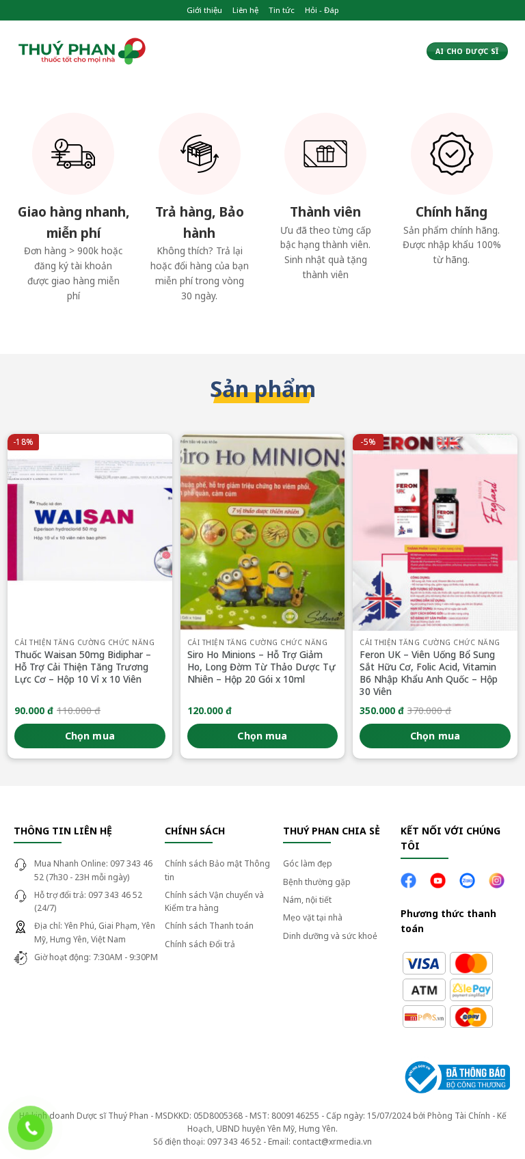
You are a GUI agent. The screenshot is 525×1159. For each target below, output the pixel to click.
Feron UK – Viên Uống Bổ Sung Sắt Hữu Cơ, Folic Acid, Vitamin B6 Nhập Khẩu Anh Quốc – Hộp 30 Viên (429, 673)
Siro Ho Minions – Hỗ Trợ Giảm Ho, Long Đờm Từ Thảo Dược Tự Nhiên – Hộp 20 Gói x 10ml (261, 667)
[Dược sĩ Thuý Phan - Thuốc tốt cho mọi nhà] (82, 52)
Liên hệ (245, 10)
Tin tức (282, 10)
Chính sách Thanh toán (209, 925)
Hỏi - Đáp (322, 10)
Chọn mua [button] (90, 735)
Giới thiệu (204, 10)
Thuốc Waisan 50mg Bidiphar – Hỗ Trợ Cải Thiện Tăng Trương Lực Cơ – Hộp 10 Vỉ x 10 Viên (82, 667)
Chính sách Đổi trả (200, 944)
